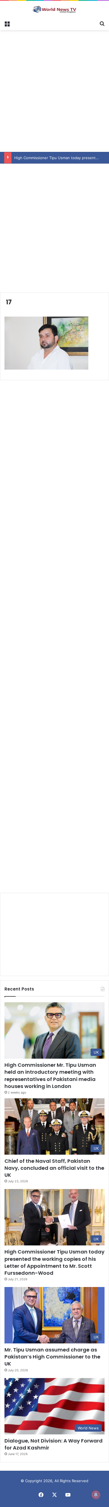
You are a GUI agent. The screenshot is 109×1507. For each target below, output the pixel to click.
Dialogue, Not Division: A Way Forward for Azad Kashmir (53, 1444)
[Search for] (102, 23)
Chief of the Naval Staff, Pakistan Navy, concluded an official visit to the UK (54, 1167)
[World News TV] (54, 9)
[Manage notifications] (95, 1494)
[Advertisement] (54, 90)
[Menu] (7, 23)
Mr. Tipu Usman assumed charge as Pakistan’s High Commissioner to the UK (52, 1356)
